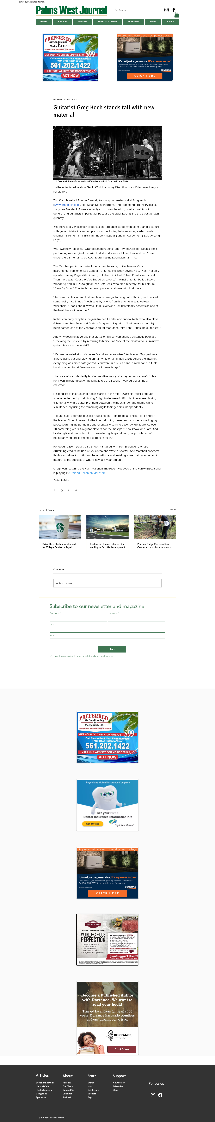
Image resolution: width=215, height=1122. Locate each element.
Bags (90, 1097)
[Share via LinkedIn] (69, 490)
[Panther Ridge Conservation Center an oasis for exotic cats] (155, 527)
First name (55, 613)
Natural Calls (42, 1086)
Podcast (67, 1097)
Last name (113, 613)
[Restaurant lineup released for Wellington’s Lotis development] (107, 527)
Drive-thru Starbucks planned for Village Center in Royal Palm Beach (59, 545)
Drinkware (93, 1089)
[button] (176, 15)
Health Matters (44, 1089)
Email (53, 624)
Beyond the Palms (45, 1082)
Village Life (41, 1093)
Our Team (68, 1086)
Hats (90, 1086)
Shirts (91, 1082)
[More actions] (160, 99)
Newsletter (119, 1082)
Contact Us (68, 1089)
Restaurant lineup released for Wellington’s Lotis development (107, 545)
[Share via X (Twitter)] (62, 490)
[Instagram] (166, 10)
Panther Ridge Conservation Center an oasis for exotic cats (154, 545)
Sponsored (41, 1097)
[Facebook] (174, 10)
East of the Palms (61, 480)
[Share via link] (76, 490)
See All (173, 509)
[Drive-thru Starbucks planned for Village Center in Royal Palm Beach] (60, 527)
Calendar (67, 1093)
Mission (67, 1082)
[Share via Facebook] (54, 490)
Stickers (92, 1093)
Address (53, 635)
